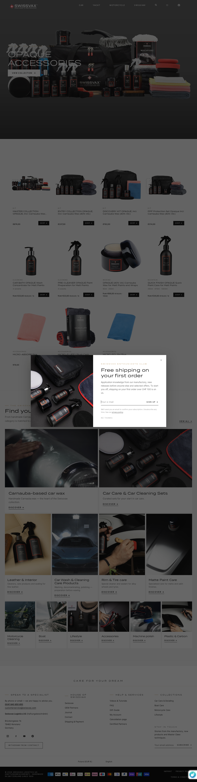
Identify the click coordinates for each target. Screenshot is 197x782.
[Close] (161, 360)
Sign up (151, 402)
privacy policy (117, 412)
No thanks (107, 418)
